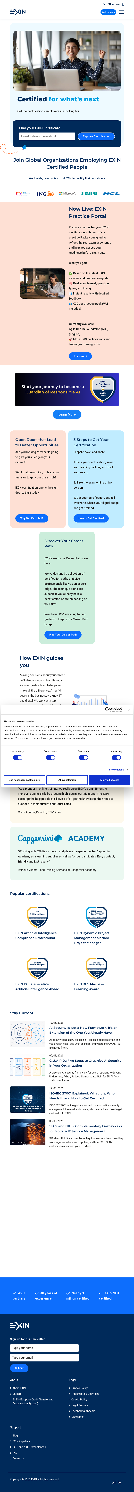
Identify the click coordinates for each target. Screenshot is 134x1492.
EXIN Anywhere (21, 1441)
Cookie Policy (79, 1399)
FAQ (15, 1452)
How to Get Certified (91, 518)
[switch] (50, 757)
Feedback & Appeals (83, 1411)
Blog (15, 1435)
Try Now (79, 356)
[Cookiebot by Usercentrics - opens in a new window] (107, 709)
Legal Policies (79, 1405)
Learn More (67, 414)
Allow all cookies (109, 780)
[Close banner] (129, 709)
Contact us (19, 1458)
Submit (19, 1368)
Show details (116, 769)
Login (119, 4)
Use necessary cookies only (24, 780)
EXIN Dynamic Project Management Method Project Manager (91, 938)
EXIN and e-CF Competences (29, 1447)
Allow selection (67, 780)
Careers (17, 1393)
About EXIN (19, 1388)
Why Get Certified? (31, 518)
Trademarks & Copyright (85, 1393)
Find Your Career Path (63, 634)
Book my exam (108, 12)
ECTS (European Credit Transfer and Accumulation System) (33, 1401)
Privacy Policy (79, 1388)
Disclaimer (77, 1416)
